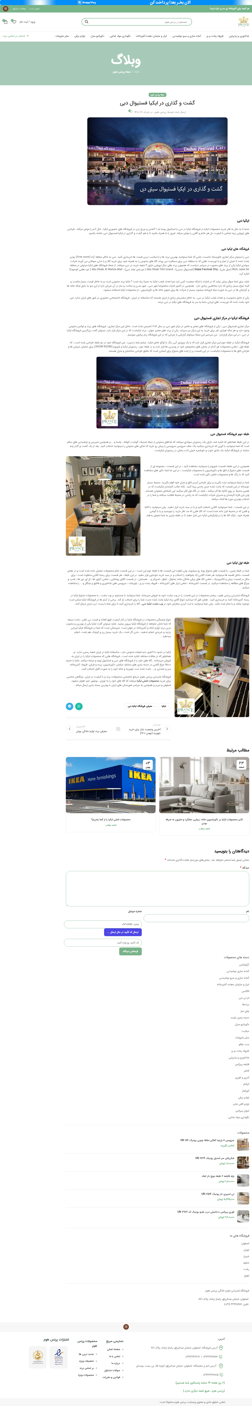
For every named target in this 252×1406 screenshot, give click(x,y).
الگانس (245, 991)
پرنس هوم (160, 112)
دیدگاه (244, 868)
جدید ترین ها (86, 1354)
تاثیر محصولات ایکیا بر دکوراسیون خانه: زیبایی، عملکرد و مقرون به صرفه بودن (204, 821)
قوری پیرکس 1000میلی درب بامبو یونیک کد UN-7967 (205, 1212)
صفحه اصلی (113, 1349)
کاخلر (246, 1071)
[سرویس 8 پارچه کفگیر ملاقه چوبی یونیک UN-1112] (243, 1145)
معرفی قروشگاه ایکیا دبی (140, 706)
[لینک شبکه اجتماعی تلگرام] (69, 706)
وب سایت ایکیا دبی (152, 604)
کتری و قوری (242, 1078)
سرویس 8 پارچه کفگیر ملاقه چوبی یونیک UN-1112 (207, 1140)
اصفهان (245, 1243)
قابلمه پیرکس (242, 1064)
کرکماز (246, 1084)
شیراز (246, 1256)
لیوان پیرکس (242, 1111)
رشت (246, 1269)
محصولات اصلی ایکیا (148, 681)
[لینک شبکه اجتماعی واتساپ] (79, 706)
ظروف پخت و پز (240, 1051)
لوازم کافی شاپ (241, 1104)
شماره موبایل (135, 911)
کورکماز (245, 1091)
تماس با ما (114, 1356)
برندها (245, 1004)
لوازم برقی (243, 1098)
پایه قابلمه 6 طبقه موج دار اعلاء (218, 1176)
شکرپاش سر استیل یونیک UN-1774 (214, 1158)
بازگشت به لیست (118, 729)
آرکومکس (244, 965)
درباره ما (116, 1363)
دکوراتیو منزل (242, 1024)
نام (247, 911)
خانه (137, 72)
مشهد (246, 1263)
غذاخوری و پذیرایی (239, 1058)
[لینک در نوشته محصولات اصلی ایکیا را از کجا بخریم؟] (111, 785)
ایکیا (164, 706)
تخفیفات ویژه (86, 1361)
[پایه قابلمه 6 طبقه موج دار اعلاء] (243, 1180)
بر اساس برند (86, 1368)
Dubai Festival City (206, 269)
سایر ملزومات (242, 1038)
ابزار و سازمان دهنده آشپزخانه (233, 984)
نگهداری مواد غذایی (238, 1117)
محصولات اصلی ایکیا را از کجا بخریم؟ (110, 819)
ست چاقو (244, 1044)
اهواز (246, 1276)
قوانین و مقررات (111, 1377)
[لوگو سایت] (243, 22)
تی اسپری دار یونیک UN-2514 (217, 1194)
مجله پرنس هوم (122, 72)
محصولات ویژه (86, 1375)
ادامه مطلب (204, 829)
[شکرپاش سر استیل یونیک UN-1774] (243, 1163)
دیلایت (245, 1031)
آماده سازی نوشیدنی (238, 971)
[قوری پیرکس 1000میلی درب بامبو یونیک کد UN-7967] (243, 1216)
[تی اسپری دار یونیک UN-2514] (243, 1198)
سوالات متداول (112, 1370)
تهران (246, 1250)
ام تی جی (244, 998)
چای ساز (244, 1011)
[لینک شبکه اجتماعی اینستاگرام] (5, 9)
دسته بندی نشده (240, 1018)
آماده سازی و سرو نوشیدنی (234, 978)
